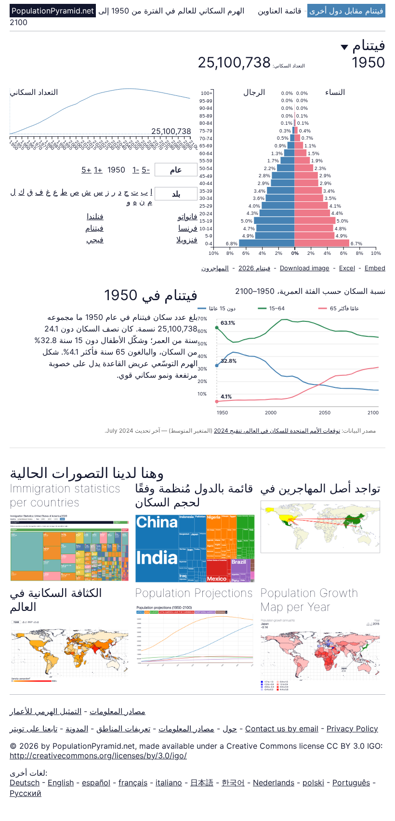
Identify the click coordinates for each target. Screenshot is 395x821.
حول (230, 728)
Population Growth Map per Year (309, 600)
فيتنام (94, 228)
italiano (169, 782)
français (132, 782)
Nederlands (273, 782)
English (61, 782)
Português (351, 782)
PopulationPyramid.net (53, 10)
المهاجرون (215, 268)
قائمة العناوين (281, 10)
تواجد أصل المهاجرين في (320, 488)
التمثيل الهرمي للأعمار (45, 711)
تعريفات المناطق (123, 728)
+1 (98, 169)
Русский (25, 793)
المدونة (77, 728)
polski (313, 782)
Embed (375, 268)
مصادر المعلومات (117, 711)
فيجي (95, 239)
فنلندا (95, 216)
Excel (347, 268)
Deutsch (25, 782)
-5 (146, 169)
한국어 (233, 782)
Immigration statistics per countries (65, 495)
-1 (135, 169)
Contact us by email (281, 728)
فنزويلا (187, 239)
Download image (304, 268)
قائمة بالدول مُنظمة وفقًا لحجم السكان (194, 495)
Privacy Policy (352, 728)
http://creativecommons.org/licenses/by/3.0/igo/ (98, 755)
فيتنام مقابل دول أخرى (346, 10)
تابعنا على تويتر (33, 728)
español (96, 782)
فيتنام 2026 (254, 268)
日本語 (201, 782)
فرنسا (188, 228)
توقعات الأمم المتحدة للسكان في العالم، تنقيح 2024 (277, 430)
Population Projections (194, 593)
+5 (86, 169)
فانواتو (188, 216)
